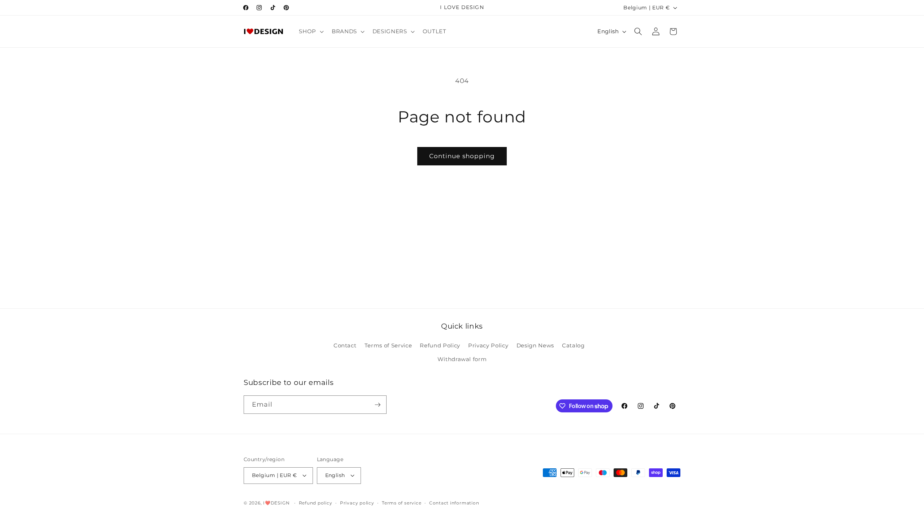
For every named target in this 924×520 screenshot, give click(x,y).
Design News (535, 345)
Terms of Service (388, 345)
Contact (345, 345)
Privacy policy (357, 503)
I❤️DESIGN (276, 503)
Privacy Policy (488, 345)
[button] (310, 31)
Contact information (454, 503)
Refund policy (315, 503)
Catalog (573, 345)
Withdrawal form (462, 359)
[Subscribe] (377, 404)
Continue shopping (462, 156)
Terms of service (401, 503)
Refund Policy (440, 345)
